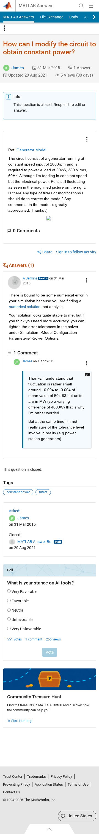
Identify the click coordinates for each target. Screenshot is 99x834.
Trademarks (36, 776)
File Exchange (51, 17)
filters (43, 492)
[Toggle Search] (81, 6)
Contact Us (11, 792)
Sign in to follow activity (76, 252)
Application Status (49, 784)
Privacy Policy (61, 776)
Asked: (14, 511)
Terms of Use (78, 784)
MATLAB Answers (36, 6)
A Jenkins (30, 278)
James (18, 67)
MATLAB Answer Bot (35, 541)
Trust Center (12, 776)
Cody (73, 17)
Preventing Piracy (16, 784)
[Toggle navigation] (4, 28)
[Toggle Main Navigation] (91, 6)
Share (47, 252)
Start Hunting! (21, 721)
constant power (18, 492)
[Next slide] (89, 17)
